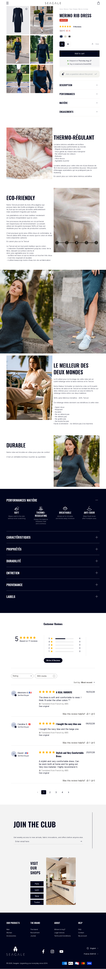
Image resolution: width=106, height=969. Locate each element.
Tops (71, 9)
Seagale (16, 963)
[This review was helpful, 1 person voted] (88, 714)
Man (8, 929)
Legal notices (59, 933)
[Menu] (7, 3)
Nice (37, 896)
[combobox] (22, 676)
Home (61, 9)
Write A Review (53, 660)
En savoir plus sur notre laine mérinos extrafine (73, 176)
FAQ (79, 929)
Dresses (75, 9)
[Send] (95, 74)
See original (44, 706)
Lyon (37, 890)
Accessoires (11, 936)
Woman (9, 933)
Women (66, 9)
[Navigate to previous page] (37, 792)
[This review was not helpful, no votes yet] (92, 714)
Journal (33, 936)
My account (82, 936)
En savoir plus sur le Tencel (17, 241)
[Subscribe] (81, 841)
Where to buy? (59, 929)
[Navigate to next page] (68, 792)
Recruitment (35, 933)
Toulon (37, 902)
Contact (81, 933)
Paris (37, 884)
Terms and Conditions (62, 936)
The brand (34, 929)
